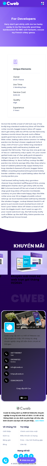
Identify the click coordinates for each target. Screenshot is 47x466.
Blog (5, 444)
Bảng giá (6, 440)
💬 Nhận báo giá (27, 460)
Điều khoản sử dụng (28, 436)
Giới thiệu (7, 431)
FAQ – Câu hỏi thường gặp (31, 440)
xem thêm (39, 421)
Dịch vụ (6, 436)
